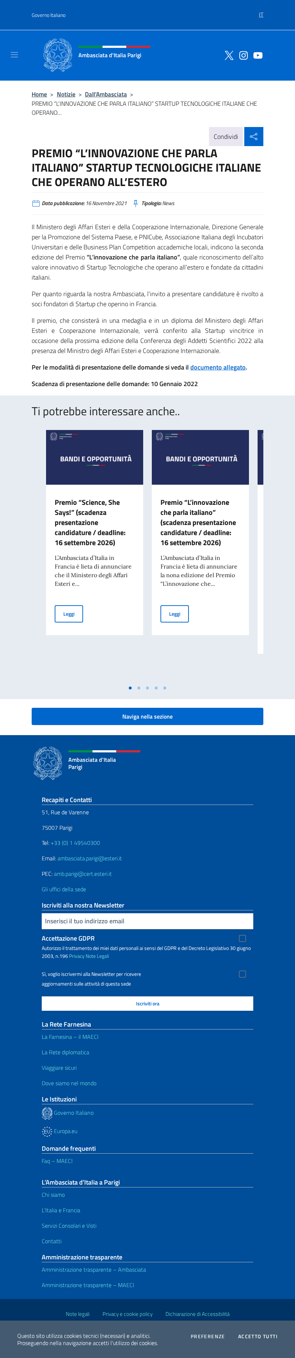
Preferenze (208, 1336)
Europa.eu (65, 1131)
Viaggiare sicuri (59, 1067)
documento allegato (218, 367)
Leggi (73, 613)
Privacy (77, 956)
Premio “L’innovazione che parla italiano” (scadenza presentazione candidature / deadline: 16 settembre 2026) (198, 522)
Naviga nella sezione (147, 716)
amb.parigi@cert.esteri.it (83, 873)
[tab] (130, 688)
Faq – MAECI (57, 1160)
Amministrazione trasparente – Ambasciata (94, 1269)
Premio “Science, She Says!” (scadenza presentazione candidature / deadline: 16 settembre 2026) (90, 522)
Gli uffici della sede (64, 889)
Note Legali (97, 956)
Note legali (78, 1314)
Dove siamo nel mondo (69, 1083)
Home (39, 94)
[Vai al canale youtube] (256, 54)
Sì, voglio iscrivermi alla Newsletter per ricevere (91, 974)
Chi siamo (53, 1194)
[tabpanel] (94, 555)
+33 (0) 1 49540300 (75, 842)
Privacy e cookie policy (128, 1314)
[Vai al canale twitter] (227, 54)
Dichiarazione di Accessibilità (197, 1314)
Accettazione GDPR (68, 938)
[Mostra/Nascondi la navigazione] (14, 54)
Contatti (52, 1241)
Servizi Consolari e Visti (69, 1225)
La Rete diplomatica (65, 1052)
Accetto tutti (258, 1336)
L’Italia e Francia (61, 1210)
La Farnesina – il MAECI (70, 1036)
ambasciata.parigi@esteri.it (90, 858)
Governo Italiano (48, 15)
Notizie (66, 94)
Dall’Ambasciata (106, 94)
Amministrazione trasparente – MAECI (88, 1285)
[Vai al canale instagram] (242, 54)
